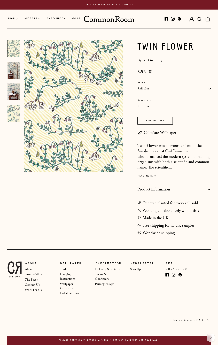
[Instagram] (173, 19)
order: (142, 82)
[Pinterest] (179, 19)
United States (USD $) (189, 320)
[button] (199, 18)
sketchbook (56, 18)
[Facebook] (166, 19)
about (76, 18)
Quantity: (144, 100)
